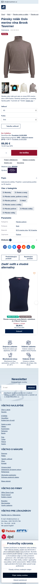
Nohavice (4, 431)
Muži (17, 226)
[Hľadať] (25, 7)
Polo (2, 437)
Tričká (3, 439)
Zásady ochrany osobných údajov (20, 569)
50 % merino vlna (22, 230)
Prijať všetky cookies (20, 575)
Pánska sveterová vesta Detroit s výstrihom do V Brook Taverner (19, 320)
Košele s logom (6, 497)
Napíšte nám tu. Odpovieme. (11, 515)
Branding (4, 501)
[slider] (14, 30)
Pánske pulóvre (21, 222)
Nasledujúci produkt (28, 257)
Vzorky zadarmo (6, 505)
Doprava (4, 453)
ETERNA (4, 416)
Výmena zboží (6, 467)
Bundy (3, 433)
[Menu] (35, 7)
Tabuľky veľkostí (6, 459)
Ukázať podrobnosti (20, 580)
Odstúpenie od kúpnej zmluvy (11, 469)
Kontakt (3, 463)
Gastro (3, 444)
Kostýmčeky (5, 429)
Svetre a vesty (6, 424)
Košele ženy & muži (8, 420)
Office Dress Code (7, 492)
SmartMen (4, 418)
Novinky (4, 412)
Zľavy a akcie (5, 410)
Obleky (3, 426)
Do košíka (24, 153)
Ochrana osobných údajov (10, 477)
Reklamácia (5, 472)
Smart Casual (5, 495)
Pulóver (18, 234)
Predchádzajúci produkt (11, 257)
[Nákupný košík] (30, 7)
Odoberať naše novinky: (19, 382)
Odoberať (31, 387)
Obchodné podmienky (8, 475)
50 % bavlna (33, 230)
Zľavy (3, 461)
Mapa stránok (6, 481)
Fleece (3, 441)
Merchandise (5, 503)
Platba (3, 456)
